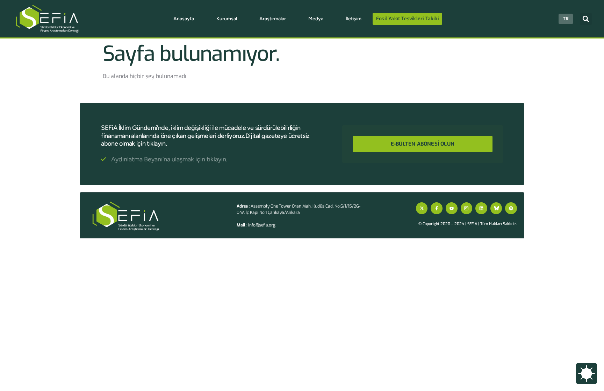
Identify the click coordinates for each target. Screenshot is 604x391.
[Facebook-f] (437, 208)
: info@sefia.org (256, 225)
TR (566, 19)
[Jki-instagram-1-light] (467, 208)
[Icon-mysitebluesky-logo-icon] (496, 208)
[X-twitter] (422, 208)
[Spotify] (511, 208)
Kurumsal (226, 19)
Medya (315, 19)
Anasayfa (183, 19)
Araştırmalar (272, 19)
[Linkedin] (481, 208)
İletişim (353, 19)
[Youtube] (452, 208)
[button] (586, 19)
